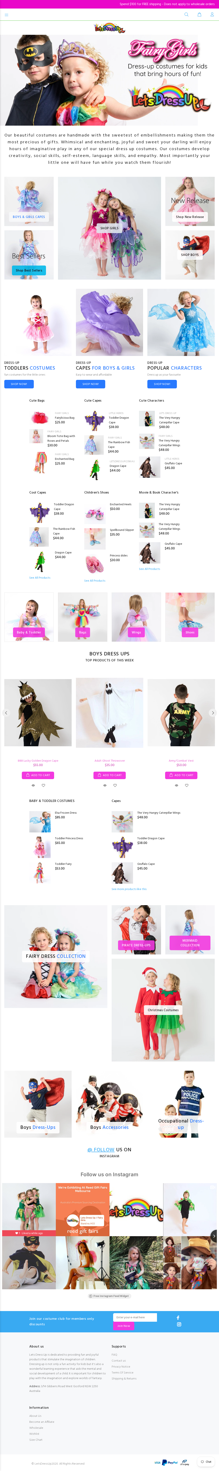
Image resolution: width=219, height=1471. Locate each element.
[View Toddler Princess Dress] (40, 847)
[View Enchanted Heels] (95, 513)
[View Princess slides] (95, 564)
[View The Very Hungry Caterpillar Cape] (147, 418)
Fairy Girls (62, 413)
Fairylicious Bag (64, 417)
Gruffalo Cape (173, 463)
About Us (35, 1416)
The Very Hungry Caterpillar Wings (169, 443)
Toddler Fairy (63, 864)
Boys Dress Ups (109, 654)
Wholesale (36, 1428)
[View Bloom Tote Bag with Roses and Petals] (36, 436)
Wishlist (34, 1434)
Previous (6, 713)
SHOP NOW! (19, 384)
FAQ (114, 1354)
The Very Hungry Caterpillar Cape (169, 420)
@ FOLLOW (101, 1150)
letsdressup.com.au (122, 461)
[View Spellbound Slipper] (95, 539)
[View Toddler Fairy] (40, 873)
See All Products (39, 578)
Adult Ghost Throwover (110, 760)
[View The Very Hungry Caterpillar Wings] (146, 441)
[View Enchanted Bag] (40, 462)
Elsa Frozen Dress (66, 812)
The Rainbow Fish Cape (119, 445)
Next (213, 713)
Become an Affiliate (41, 1422)
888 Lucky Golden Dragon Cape (38, 760)
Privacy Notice (121, 1366)
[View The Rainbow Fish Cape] (94, 445)
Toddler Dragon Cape (119, 420)
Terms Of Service (122, 1372)
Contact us (119, 1360)
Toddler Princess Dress (69, 838)
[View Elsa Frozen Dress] (40, 821)
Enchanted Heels (120, 504)
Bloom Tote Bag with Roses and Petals (61, 438)
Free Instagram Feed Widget (111, 1296)
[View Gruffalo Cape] (149, 467)
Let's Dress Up (167, 413)
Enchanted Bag (64, 459)
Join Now (123, 1326)
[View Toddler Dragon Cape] (94, 421)
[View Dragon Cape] (95, 469)
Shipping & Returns (124, 1378)
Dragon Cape (118, 466)
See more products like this (129, 889)
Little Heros (116, 413)
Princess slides (118, 555)
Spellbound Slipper (122, 530)
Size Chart (36, 1440)
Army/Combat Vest (181, 760)
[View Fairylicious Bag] (40, 418)
